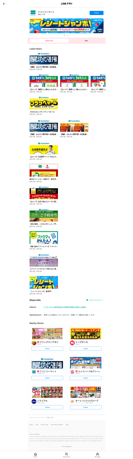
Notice (31, 424)
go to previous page (4, 3)
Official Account (95, 300)
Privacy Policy (44, 424)
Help (37, 424)
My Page (97, 456)
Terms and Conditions (57, 424)
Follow (96, 13)
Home (35, 456)
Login (67, 424)
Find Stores (66, 456)
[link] (33, 12)
